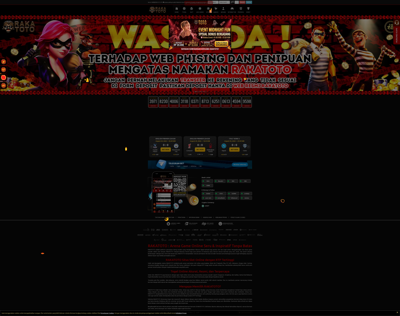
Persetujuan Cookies (107, 313)
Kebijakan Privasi (181, 313)
